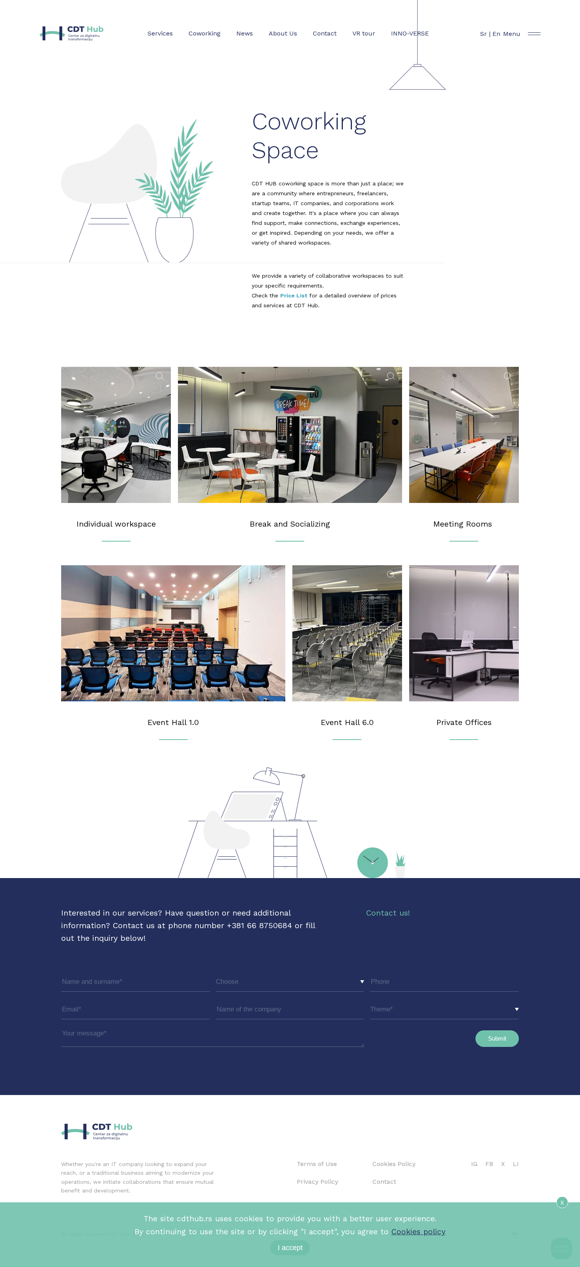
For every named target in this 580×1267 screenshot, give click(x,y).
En (496, 33)
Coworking (205, 33)
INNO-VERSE (410, 33)
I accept (290, 1248)
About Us (283, 33)
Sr (483, 33)
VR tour (363, 33)
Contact (325, 33)
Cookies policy (418, 1231)
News (244, 33)
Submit (497, 1038)
